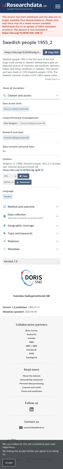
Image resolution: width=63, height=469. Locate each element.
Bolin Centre (31, 330)
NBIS (31, 342)
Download (25, 182)
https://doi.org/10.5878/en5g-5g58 (21, 169)
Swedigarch (31, 357)
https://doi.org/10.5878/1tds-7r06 (20, 32)
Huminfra (31, 334)
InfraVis (31, 338)
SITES (31, 353)
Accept (9, 462)
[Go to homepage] (24, 6)
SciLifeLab (31, 349)
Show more (51, 79)
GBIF (35, 346)
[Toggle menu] (58, 6)
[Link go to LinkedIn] (31, 409)
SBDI (28, 346)
